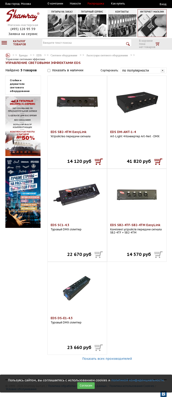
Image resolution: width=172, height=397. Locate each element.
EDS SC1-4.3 (60, 225)
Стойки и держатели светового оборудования (20, 86)
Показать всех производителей (107, 359)
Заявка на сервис (23, 34)
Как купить (118, 3)
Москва (26, 3)
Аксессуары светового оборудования (107, 55)
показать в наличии (67, 70)
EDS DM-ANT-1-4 (123, 132)
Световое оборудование (64, 55)
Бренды (8, 55)
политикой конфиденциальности (137, 380)
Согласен (86, 385)
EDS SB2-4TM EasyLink (68, 132)
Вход (163, 4)
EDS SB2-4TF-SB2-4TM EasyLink (135, 225)
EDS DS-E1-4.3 (62, 318)
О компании (55, 3)
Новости (75, 3)
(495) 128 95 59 (23, 29)
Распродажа (96, 3)
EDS (39, 55)
